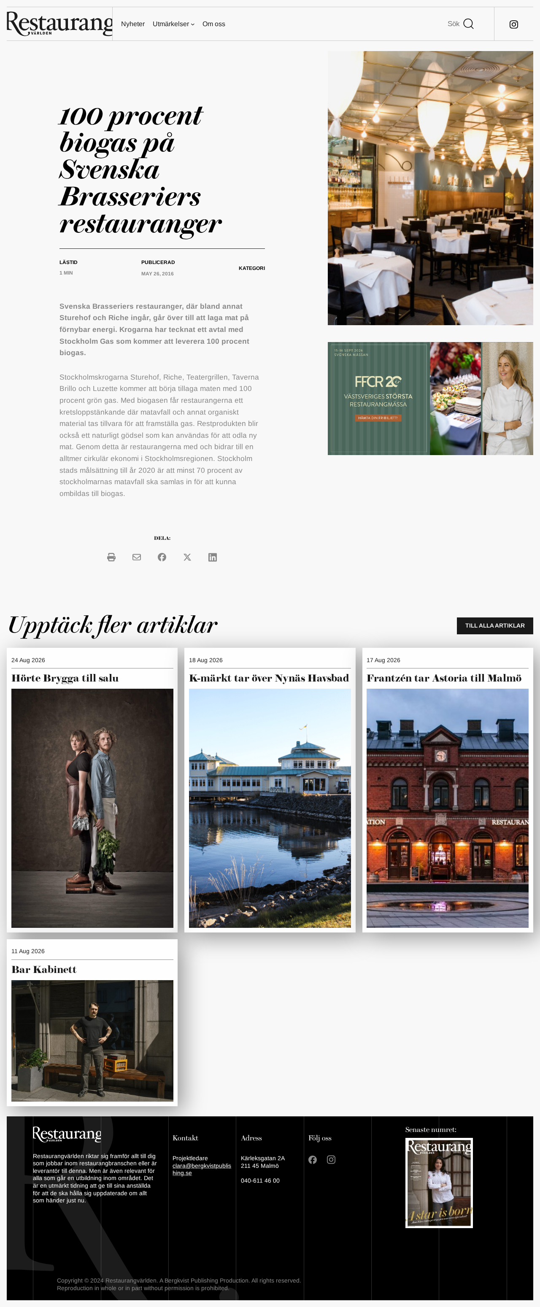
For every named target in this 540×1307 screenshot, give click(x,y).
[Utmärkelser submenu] (193, 24)
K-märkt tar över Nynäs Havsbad (269, 678)
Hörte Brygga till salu (65, 678)
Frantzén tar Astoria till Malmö (444, 678)
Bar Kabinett (45, 970)
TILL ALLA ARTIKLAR (495, 625)
